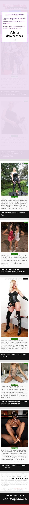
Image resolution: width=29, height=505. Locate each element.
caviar (24, 481)
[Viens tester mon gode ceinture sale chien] (14, 308)
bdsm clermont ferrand (17, 476)
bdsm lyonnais (3, 475)
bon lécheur (20, 481)
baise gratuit (20, 489)
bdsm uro (4, 484)
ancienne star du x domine (17, 480)
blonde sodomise (20, 475)
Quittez (14, 39)
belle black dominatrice (8, 476)
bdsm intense (7, 481)
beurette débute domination (6, 480)
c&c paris (8, 484)
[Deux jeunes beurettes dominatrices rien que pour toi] (14, 237)
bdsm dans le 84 (13, 482)
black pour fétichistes (5, 473)
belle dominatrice (19, 478)
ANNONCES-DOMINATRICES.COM (14, 495)
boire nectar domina (5, 479)
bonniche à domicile (14, 481)
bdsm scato (25, 473)
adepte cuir (20, 473)
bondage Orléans (17, 484)
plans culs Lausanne (18, 488)
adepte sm (12, 484)
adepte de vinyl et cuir (5, 483)
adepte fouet (13, 475)
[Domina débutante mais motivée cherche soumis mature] (14, 373)
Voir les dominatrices (14, 34)
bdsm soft (24, 476)
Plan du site (14, 500)
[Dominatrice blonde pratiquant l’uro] (14, 179)
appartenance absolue (21, 482)
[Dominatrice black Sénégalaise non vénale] (14, 428)
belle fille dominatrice (13, 473)
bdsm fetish (8, 475)
